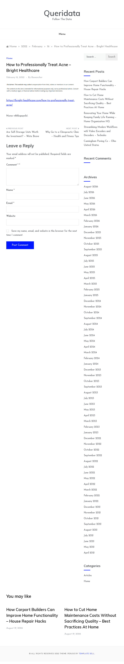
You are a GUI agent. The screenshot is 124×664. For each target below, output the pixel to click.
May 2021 (89, 547)
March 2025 (90, 284)
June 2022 (89, 473)
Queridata (62, 13)
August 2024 (91, 324)
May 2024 (89, 341)
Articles (88, 575)
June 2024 (89, 335)
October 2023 (91, 381)
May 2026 (89, 204)
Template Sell (87, 654)
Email (10, 203)
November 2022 (92, 444)
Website (10, 216)
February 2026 (92, 221)
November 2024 (92, 307)
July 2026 (89, 192)
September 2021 (92, 524)
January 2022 (91, 501)
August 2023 (91, 393)
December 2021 (92, 507)
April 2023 (89, 415)
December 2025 (92, 232)
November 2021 (92, 513)
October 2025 (91, 244)
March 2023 (90, 421)
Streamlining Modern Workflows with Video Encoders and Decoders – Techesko (100, 131)
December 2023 (92, 370)
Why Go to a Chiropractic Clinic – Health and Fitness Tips (62, 134)
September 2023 (93, 387)
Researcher (36, 77)
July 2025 (89, 261)
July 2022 (89, 467)
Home (9, 58)
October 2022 (91, 450)
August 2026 (91, 187)
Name (10, 190)
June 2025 (89, 267)
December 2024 (92, 301)
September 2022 (93, 455)
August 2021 (90, 530)
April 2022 (89, 484)
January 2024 (91, 364)
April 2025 (89, 278)
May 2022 (89, 478)
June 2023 (89, 404)
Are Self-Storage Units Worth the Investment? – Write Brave (22, 134)
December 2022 (92, 438)
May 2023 (89, 410)
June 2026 (89, 198)
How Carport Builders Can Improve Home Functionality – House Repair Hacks (100, 85)
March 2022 (90, 490)
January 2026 (91, 227)
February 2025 (92, 290)
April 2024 (89, 347)
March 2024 (90, 352)
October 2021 (91, 518)
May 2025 (89, 272)
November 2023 (92, 375)
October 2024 (91, 312)
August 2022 (91, 461)
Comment (12, 165)
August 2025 (91, 255)
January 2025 (91, 295)
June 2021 (89, 541)
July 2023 (89, 398)
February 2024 (92, 358)
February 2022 (92, 495)
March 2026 (90, 215)
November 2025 (92, 238)
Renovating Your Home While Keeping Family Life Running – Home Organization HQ (100, 117)
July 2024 (89, 330)
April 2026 (89, 209)
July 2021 (88, 535)
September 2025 (93, 249)
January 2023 (91, 432)
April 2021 (89, 553)
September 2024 (93, 318)
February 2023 (92, 427)
